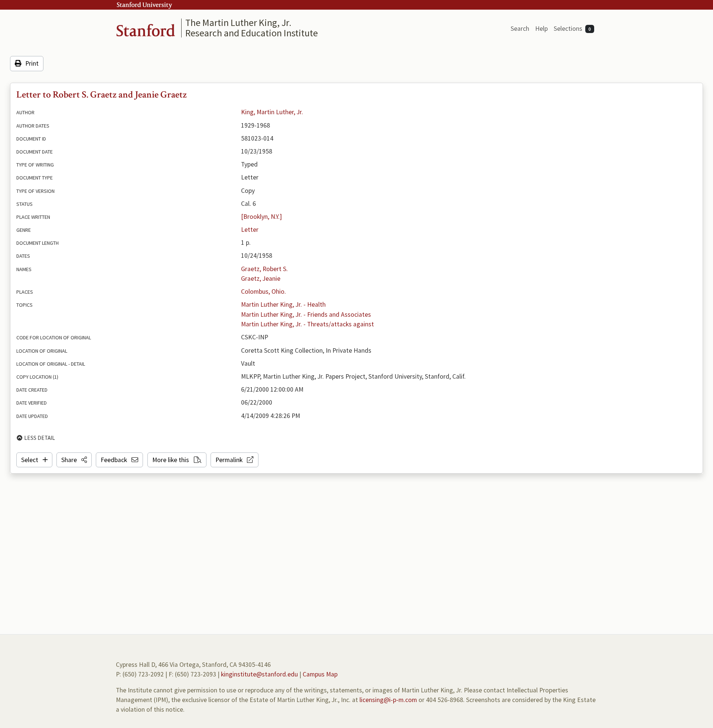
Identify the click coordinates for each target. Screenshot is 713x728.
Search (520, 28)
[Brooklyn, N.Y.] (261, 217)
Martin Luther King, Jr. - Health (283, 304)
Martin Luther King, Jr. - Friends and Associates (306, 314)
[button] (74, 459)
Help (541, 28)
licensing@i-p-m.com (388, 700)
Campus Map (320, 674)
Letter (249, 229)
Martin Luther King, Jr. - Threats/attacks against (307, 324)
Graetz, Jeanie (260, 278)
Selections (572, 28)
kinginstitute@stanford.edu (259, 674)
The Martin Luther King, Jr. (238, 22)
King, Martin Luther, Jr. (272, 112)
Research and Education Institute (251, 33)
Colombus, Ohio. (263, 291)
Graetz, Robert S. (264, 269)
